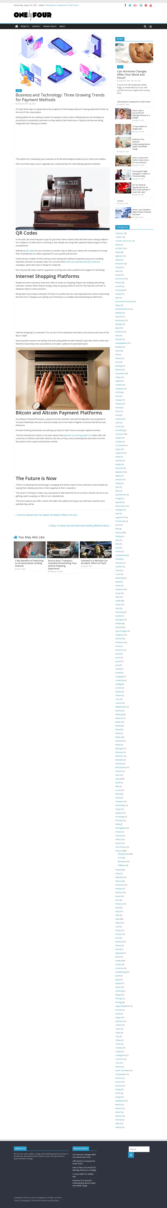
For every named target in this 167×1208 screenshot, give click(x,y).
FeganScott (119, 517)
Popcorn (118, 843)
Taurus (118, 1029)
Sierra (117, 949)
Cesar (117, 396)
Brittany (118, 358)
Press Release (120, 847)
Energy (118, 498)
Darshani (118, 460)
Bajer (117, 297)
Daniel (117, 457)
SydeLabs (119, 1021)
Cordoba (118, 441)
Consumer (119, 434)
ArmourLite (119, 279)
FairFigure (119, 510)
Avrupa (118, 294)
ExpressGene (120, 506)
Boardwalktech (121, 343)
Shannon (118, 941)
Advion (118, 252)
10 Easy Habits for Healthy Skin (139, 127)
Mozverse (119, 752)
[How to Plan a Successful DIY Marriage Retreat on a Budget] (123, 109)
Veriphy (118, 1089)
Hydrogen (119, 619)
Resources (119, 885)
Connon (118, 426)
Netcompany (120, 767)
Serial (117, 938)
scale (117, 926)
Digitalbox (119, 472)
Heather (118, 604)
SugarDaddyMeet (122, 1006)
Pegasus (118, 813)
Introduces (119, 642)
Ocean (117, 790)
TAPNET (118, 1025)
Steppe (118, 995)
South (117, 976)
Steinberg (119, 991)
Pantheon (119, 801)
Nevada (118, 771)
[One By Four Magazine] (16, 26)
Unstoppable (120, 1074)
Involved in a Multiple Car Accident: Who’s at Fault (94, 562)
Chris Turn (137, 81)
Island (117, 654)
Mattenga (119, 714)
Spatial (118, 983)
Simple (118, 960)
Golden (118, 585)
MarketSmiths (120, 707)
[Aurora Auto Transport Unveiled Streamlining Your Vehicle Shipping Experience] (63, 542)
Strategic (118, 998)
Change (118, 400)
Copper (118, 438)
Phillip (117, 824)
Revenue (118, 892)
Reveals (118, 888)
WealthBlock (120, 1101)
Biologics (118, 324)
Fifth (117, 529)
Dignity (118, 476)
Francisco (119, 563)
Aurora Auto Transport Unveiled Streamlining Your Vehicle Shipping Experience (62, 564)
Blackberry (119, 332)
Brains (117, 351)
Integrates (119, 635)
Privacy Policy (49, 26)
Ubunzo (118, 1067)
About (62, 26)
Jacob (34, 104)
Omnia (118, 798)
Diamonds (119, 468)
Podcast (118, 835)
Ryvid (117, 911)
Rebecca (118, 881)
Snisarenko (119, 968)
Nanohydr (119, 760)
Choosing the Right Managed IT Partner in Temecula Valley (141, 173)
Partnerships (120, 805)
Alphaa (118, 260)
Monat (118, 744)
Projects (25, 26)
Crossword (119, 445)
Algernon (118, 256)
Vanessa (118, 1078)
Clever (117, 411)
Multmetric (119, 756)
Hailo (117, 597)
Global (117, 582)
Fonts (120, 858)
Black (117, 328)
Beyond (118, 316)
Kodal (117, 669)
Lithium (118, 695)
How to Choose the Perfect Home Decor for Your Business (140, 160)
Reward (118, 896)
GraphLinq (119, 589)
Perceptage (119, 816)
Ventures (118, 1085)
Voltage (118, 1097)
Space (117, 979)
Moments (119, 741)
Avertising (119, 290)
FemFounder (120, 521)
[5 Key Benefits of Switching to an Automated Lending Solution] (30, 542)
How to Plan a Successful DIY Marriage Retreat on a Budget (141, 114)
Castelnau (119, 388)
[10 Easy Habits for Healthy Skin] (123, 125)
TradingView (120, 1055)
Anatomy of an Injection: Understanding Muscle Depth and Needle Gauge (141, 144)
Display (118, 483)
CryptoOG (119, 453)
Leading (118, 684)
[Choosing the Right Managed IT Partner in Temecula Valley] (123, 170)
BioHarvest (119, 320)
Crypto (118, 449)
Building (118, 366)
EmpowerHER (120, 494)
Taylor (117, 1032)
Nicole (117, 782)
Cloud (117, 415)
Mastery (118, 710)
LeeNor (118, 688)
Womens (118, 1116)
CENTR (118, 392)
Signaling (118, 953)
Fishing (118, 536)
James (117, 657)
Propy (117, 873)
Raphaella (119, 877)
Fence (117, 525)
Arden (117, 271)
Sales (117, 915)
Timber (118, 1044)
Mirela (117, 733)
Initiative (118, 623)
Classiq (118, 407)
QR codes (30, 250)
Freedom (118, 566)
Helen (117, 608)
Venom (118, 1082)
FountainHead (120, 555)
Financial (118, 532)
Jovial (117, 665)
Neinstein (119, 763)
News (19, 91)
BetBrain (118, 313)
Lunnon (118, 703)
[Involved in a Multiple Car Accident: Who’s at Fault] (96, 542)
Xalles (117, 1123)
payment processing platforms (77, 435)
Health (117, 601)
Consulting (119, 430)
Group (117, 593)
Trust (117, 1063)
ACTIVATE (119, 248)
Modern (118, 737)
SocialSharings (121, 972)
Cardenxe (119, 385)
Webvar (118, 1104)
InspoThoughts (121, 631)
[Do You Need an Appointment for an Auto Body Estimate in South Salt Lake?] (123, 184)
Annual (118, 267)
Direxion (118, 479)
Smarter (118, 964)
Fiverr (117, 540)
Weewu (118, 1108)
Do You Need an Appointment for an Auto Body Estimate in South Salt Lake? (141, 188)
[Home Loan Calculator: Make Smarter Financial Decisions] (123, 208)
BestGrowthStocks (122, 309)
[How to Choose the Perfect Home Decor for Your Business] (123, 156)
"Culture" (118, 237)
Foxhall (118, 559)
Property (118, 870)
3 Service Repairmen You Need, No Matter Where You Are (45, 514)
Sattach (118, 923)
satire (117, 919)
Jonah (117, 661)
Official (118, 794)
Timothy (118, 1048)
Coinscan (118, 419)
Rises (117, 900)
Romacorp (119, 904)
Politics (118, 839)
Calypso (118, 377)
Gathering (119, 578)
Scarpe (118, 930)
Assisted (118, 286)
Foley (117, 548)
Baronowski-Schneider (124, 301)
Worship (118, 1120)
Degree (118, 464)
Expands (118, 502)
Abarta (118, 244)
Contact (36, 26)
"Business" (119, 233)
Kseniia (118, 673)
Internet (118, 638)
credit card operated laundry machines (82, 261)
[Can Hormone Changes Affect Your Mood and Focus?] (134, 44)
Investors (119, 650)
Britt (117, 354)
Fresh (117, 570)
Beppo (118, 305)
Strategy (118, 1002)
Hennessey (119, 612)
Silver (117, 957)
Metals (118, 722)
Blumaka (118, 339)
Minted (118, 729)
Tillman (118, 1040)
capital (117, 381)
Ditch (117, 487)
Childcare (118, 404)
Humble (118, 616)
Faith (117, 513)
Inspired (118, 627)
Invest (117, 646)
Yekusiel (118, 1127)
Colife (117, 422)
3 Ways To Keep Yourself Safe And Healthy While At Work (80, 525)
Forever (118, 551)
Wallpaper (122, 865)
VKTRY (118, 1093)
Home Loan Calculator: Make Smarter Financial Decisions (141, 212)
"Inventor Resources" (123, 241)
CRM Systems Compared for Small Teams (133, 102)
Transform (119, 1059)
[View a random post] (150, 26)
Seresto (118, 934)
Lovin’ (117, 699)
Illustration (122, 861)
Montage (118, 748)
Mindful (118, 726)
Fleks (117, 544)
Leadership (119, 680)
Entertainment (123, 854)
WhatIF (118, 1112)
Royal (117, 907)
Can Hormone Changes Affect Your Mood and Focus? (66, 6)
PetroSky (118, 820)
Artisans (118, 282)
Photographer (120, 828)
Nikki (117, 786)
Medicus (118, 718)
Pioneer (118, 832)
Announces (119, 263)
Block (117, 335)
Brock (117, 362)
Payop (117, 809)
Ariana (117, 275)
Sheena (118, 945)
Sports (117, 987)
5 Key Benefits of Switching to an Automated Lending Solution (29, 563)
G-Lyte (118, 574)
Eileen (117, 491)
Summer (118, 1010)
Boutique (118, 347)
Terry (117, 1036)
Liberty (118, 691)
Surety (117, 1013)
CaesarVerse (120, 373)
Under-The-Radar (122, 1070)
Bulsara (118, 369)
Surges (118, 1017)
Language (119, 676)
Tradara (118, 1051)
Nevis (117, 775)
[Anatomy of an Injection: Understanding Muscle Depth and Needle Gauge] (123, 138)
